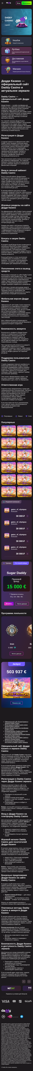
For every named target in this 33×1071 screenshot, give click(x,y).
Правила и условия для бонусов (16, 994)
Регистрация (27, 3)
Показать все (16, 703)
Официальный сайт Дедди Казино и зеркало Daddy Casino (16, 722)
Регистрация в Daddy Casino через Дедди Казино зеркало (16, 725)
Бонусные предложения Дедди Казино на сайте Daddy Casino (17, 735)
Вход (18, 3)
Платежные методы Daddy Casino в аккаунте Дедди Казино (16, 738)
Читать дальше (22, 604)
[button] (2, 22)
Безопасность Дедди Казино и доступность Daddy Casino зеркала (16, 741)
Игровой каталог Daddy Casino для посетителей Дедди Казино (16, 732)
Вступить (9, 603)
